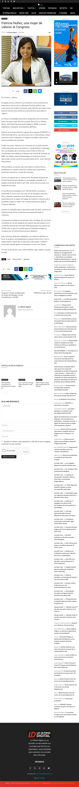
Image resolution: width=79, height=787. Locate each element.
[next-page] (6, 393)
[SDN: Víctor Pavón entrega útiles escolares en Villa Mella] (26, 375)
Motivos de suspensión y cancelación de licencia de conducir (65, 457)
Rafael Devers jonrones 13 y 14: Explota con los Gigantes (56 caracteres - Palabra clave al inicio (65, 253)
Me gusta (73, 112)
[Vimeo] (11, 1)
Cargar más (65, 211)
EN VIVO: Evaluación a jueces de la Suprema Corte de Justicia (68, 204)
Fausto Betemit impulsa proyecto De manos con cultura (64, 277)
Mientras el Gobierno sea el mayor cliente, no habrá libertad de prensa (69, 187)
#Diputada (26, 259)
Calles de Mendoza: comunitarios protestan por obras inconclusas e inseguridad (65, 269)
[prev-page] (2, 393)
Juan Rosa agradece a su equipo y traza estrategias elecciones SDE (64, 411)
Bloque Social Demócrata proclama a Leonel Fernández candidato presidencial (65, 307)
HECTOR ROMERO (59, 351)
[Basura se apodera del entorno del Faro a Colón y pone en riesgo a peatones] (57, 195)
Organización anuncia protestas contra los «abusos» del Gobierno (65, 449)
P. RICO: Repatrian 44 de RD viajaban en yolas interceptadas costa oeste (65, 487)
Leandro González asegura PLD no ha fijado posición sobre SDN (65, 529)
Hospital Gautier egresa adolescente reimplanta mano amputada (65, 569)
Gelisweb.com (55, 783)
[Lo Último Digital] (2, 32)
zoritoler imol (58, 463)
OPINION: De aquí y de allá (42, 293)
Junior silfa (57, 299)
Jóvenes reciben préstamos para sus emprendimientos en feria (64, 585)
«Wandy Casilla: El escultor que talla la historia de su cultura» (65, 609)
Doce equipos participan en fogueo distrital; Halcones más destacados (64, 593)
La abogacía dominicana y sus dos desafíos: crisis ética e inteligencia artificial (65, 293)
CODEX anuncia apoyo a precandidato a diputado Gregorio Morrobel (65, 441)
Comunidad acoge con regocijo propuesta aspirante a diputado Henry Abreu (65, 495)
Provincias (4, 18)
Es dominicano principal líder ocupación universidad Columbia (64, 388)
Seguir (74, 117)
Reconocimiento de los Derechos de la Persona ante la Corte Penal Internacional (65, 329)
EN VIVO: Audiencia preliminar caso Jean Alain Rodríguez (64, 537)
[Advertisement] (26, 341)
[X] (8, 1)
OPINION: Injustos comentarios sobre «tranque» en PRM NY (64, 707)
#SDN (8, 259)
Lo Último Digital (12, 32)
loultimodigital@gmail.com (44, 774)
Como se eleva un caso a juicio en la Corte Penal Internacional (65, 657)
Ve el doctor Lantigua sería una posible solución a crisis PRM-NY (65, 715)
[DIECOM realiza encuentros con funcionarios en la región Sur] (9, 375)
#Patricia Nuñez (17, 259)
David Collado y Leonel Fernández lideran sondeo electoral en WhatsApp (65, 321)
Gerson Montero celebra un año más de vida (64, 285)
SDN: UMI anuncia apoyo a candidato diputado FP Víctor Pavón (65, 545)
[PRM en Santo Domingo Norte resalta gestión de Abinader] (43, 375)
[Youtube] (14, 1)
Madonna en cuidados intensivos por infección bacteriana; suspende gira (64, 553)
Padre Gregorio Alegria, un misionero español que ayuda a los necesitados (65, 631)
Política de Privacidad (67, 783)
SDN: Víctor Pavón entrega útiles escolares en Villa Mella (26, 384)
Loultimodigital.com (36, 783)
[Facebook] (2, 1)
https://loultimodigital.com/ (25, 309)
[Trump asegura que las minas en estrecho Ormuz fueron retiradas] (57, 179)
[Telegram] (40, 91)
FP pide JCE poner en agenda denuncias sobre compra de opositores (65, 601)
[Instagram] (5, 1)
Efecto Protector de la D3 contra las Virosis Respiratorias (65, 687)
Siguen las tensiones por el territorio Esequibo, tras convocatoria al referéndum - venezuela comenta (65, 419)
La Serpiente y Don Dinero (67, 399)
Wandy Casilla (58, 607)
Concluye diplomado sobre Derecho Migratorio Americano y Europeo (64, 513)
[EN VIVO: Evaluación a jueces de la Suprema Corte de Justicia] (57, 204)
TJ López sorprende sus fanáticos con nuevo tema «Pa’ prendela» (65, 673)
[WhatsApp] (35, 91)
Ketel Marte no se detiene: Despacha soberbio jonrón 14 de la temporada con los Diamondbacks (65, 259)
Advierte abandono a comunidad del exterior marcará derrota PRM (65, 577)
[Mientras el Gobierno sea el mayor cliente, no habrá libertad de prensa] (57, 187)
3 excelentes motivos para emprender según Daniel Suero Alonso (64, 521)
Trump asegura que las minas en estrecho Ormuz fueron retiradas (69, 179)
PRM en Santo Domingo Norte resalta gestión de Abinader (42, 384)
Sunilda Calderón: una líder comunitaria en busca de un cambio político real (64, 649)
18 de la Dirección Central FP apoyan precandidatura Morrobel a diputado (65, 665)
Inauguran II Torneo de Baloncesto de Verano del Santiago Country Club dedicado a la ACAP (13, 295)
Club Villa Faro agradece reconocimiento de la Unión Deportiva (64, 561)
